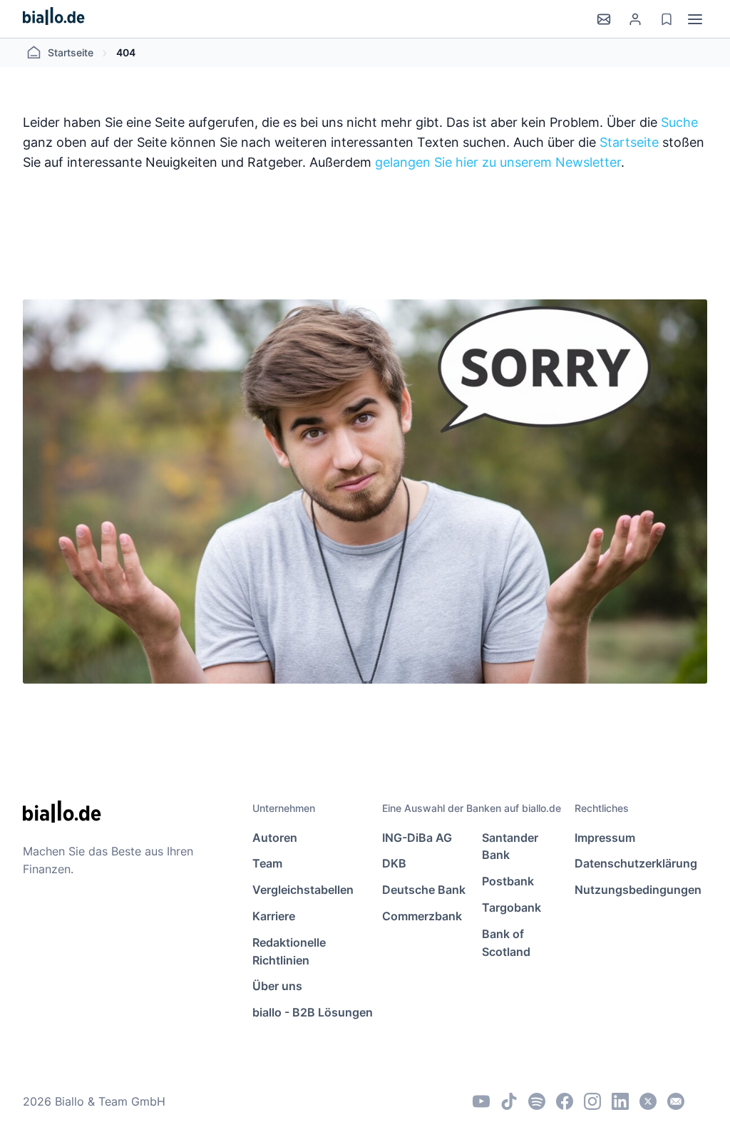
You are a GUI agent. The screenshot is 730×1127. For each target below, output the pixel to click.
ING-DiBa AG (417, 837)
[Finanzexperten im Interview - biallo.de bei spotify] (536, 1101)
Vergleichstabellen (303, 889)
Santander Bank (510, 846)
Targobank (511, 907)
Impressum (605, 837)
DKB (394, 863)
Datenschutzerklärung (636, 863)
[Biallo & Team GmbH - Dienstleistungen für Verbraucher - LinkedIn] (620, 1101)
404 (125, 52)
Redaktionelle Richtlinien (289, 951)
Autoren (274, 837)
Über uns (277, 986)
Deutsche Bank (424, 889)
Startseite (70, 52)
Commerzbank (422, 916)
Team (267, 863)
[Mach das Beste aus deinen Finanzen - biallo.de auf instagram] (592, 1101)
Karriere (273, 916)
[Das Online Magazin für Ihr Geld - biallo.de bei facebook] (564, 1101)
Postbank (508, 881)
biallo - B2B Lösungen (312, 1012)
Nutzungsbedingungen (638, 889)
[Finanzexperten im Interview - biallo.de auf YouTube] (481, 1101)
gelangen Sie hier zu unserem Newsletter (498, 162)
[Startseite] (54, 19)
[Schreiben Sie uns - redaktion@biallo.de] (675, 1101)
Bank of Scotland (506, 943)
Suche (679, 122)
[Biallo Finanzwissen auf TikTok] (509, 1101)
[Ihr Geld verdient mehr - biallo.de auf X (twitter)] (648, 1101)
